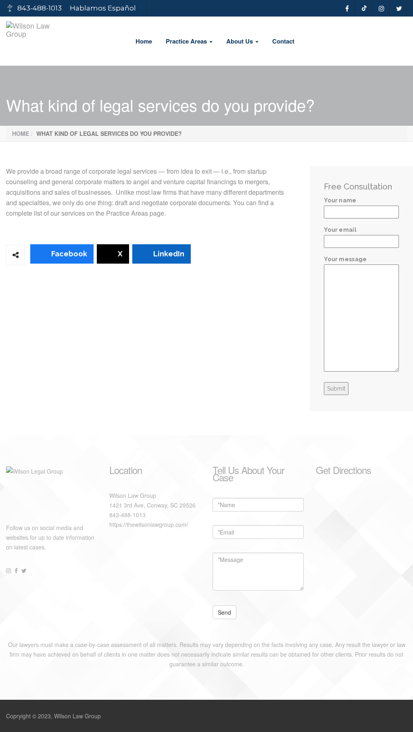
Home (144, 41)
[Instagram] (382, 8)
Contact (283, 41)
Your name (340, 200)
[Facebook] (347, 8)
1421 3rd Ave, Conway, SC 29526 (152, 505)
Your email (340, 230)
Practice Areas (187, 41)
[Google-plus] (364, 8)
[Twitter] (399, 8)
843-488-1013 (127, 515)
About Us (240, 41)
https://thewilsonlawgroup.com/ (148, 524)
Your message (345, 259)
